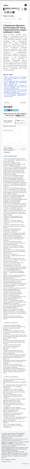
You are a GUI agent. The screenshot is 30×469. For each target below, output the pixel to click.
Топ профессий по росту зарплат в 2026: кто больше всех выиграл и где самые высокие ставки (14, 260)
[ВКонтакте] (5, 107)
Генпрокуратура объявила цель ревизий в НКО (15, 383)
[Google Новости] (20, 123)
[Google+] (11, 107)
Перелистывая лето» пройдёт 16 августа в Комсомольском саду (14, 209)
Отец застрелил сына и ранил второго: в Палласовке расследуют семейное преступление (14, 173)
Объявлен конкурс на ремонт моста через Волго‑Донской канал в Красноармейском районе (14, 306)
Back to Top (25, 463)
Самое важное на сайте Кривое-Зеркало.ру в (15, 114)
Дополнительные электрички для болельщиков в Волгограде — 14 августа (12, 230)
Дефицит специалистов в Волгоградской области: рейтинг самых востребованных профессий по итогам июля (15, 181)
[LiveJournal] (9, 110)
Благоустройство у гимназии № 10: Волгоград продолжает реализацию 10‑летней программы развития (15, 268)
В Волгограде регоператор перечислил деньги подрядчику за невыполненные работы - (15, 82)
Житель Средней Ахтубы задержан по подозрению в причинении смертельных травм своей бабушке (14, 196)
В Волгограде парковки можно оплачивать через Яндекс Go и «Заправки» (13, 239)
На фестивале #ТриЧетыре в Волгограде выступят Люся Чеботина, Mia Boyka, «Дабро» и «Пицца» (14, 192)
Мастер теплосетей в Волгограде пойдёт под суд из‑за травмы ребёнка (14, 226)
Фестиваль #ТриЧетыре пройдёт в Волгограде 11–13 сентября (13, 309)
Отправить (7, 152)
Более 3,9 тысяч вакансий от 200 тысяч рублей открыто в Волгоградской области (14, 313)
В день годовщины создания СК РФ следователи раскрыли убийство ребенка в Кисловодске (15, 422)
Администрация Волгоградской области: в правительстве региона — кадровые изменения (14, 164)
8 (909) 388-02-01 (16, 451)
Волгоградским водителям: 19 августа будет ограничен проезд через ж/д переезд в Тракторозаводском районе (15, 168)
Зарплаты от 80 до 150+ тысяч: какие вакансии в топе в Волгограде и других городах (14, 213)
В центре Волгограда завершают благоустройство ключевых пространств (13, 247)
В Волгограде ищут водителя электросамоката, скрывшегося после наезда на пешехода (14, 243)
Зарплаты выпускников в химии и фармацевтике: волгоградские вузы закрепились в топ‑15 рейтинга (14, 302)
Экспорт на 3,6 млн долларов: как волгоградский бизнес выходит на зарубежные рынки (12, 293)
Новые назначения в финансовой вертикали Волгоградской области (13, 317)
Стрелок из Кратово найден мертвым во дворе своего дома (14, 402)
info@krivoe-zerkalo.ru (10, 459)
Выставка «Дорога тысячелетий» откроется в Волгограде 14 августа (13, 222)
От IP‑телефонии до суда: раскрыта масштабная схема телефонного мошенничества (14, 251)
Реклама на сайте (6, 461)
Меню (6, 5)
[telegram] (18, 110)
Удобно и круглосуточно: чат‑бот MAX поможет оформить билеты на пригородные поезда (15, 160)
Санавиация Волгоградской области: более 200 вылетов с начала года (14, 204)
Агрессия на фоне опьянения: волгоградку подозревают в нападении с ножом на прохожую (15, 285)
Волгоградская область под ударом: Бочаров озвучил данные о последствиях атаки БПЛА (14, 298)
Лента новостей (10, 156)
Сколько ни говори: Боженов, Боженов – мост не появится (13, 393)
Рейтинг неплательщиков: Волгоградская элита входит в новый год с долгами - (15, 78)
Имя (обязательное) (8, 130)
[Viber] (11, 110)
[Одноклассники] (7, 107)
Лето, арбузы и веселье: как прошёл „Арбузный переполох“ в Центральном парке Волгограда (14, 289)
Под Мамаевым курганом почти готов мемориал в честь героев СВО (14, 188)
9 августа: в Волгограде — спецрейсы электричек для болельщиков (14, 255)
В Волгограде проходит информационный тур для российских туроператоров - (15, 95)
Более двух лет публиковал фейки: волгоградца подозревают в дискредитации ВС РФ (14, 277)
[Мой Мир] (9, 107)
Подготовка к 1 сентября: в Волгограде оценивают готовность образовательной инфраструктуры (14, 281)
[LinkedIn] (7, 110)
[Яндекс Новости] (20, 120)
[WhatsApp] (13, 110)
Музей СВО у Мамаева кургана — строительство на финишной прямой (13, 272)
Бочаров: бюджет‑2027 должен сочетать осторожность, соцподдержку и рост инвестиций (13, 264)
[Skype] (16, 110)
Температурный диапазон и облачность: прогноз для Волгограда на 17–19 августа (15, 185)
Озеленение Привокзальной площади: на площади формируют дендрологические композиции (15, 201)
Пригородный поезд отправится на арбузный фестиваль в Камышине (13, 217)
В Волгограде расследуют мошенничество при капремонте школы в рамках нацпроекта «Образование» (14, 234)
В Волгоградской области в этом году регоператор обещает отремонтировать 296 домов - (15, 91)
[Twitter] (5, 110)
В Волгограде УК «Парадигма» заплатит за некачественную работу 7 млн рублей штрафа (14, 411)
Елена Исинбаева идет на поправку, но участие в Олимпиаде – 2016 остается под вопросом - (15, 87)
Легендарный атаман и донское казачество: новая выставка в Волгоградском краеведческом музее (13, 177)
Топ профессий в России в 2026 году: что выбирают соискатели (14, 207)
